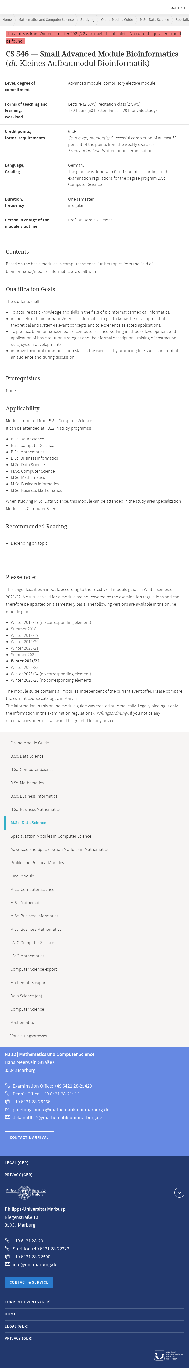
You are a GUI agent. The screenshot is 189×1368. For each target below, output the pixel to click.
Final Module (22, 876)
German (177, 8)
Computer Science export (33, 969)
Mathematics (22, 1023)
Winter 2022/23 (25, 668)
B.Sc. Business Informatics (33, 796)
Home (7, 20)
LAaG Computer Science (32, 943)
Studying (87, 20)
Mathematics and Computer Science (46, 20)
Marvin (70, 699)
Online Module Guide (117, 20)
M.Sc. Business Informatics (34, 916)
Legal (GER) (17, 1163)
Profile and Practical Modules (37, 863)
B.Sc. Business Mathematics (35, 810)
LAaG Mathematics (27, 956)
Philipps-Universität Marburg (26, 1193)
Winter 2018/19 (25, 635)
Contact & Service (29, 1282)
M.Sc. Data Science (154, 20)
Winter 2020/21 (25, 648)
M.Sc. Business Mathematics (35, 929)
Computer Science (27, 1009)
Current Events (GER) (28, 1302)
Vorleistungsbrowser (28, 1036)
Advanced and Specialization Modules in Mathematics (59, 850)
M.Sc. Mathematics (27, 903)
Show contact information (179, 1193)
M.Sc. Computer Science (32, 890)
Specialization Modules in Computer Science (51, 836)
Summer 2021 (23, 655)
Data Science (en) (26, 996)
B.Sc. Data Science (27, 756)
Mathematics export (28, 983)
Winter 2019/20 (25, 642)
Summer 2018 (23, 629)
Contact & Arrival (29, 1137)
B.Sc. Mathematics (27, 783)
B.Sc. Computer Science (32, 770)
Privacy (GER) (19, 1175)
